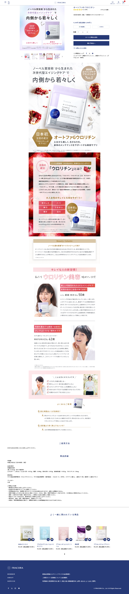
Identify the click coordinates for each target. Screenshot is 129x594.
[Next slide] (62, 56)
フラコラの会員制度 (63, 574)
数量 (74, 32)
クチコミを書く (104, 10)
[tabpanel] (26, 535)
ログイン (54, 574)
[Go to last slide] (21, 56)
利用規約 (45, 581)
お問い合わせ (81, 581)
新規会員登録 (46, 574)
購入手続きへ (91, 43)
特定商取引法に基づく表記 (57, 581)
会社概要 (64, 577)
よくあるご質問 (90, 581)
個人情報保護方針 (70, 581)
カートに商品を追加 (91, 37)
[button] (27, 57)
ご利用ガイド (46, 577)
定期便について (56, 577)
